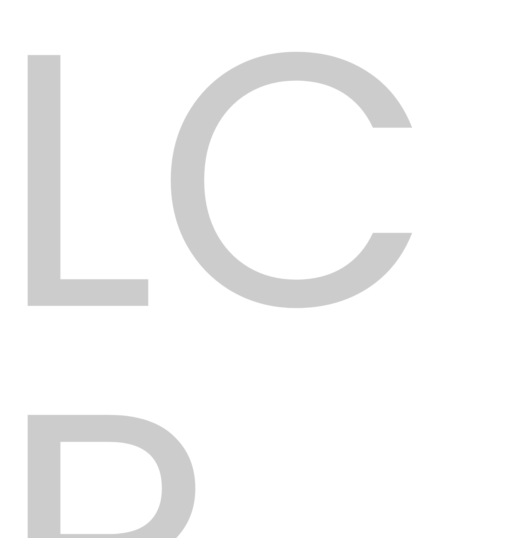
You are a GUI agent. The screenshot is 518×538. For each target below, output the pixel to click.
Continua (409, 182)
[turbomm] (142, 62)
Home (225, 122)
